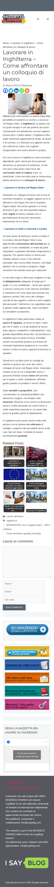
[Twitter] (10, 90)
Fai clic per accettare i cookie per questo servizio (27, 755)
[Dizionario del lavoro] (27, 695)
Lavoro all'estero (15, 516)
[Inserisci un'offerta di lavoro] (27, 635)
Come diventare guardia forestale (24, 533)
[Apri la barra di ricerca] (38, 19)
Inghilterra (12, 520)
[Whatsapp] (21, 90)
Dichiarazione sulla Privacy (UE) (22, 788)
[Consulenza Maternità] (27, 709)
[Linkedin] (16, 90)
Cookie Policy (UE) (15, 783)
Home (6, 43)
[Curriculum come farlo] (27, 669)
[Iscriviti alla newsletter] (27, 656)
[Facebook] (5, 90)
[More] (27, 90)
